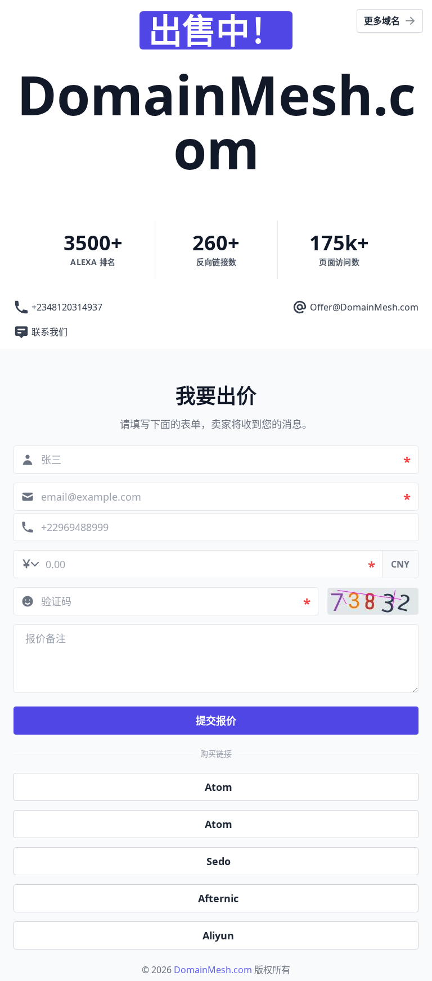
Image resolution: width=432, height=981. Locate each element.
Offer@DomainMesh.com (364, 307)
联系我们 (50, 332)
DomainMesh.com (213, 970)
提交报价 (216, 720)
